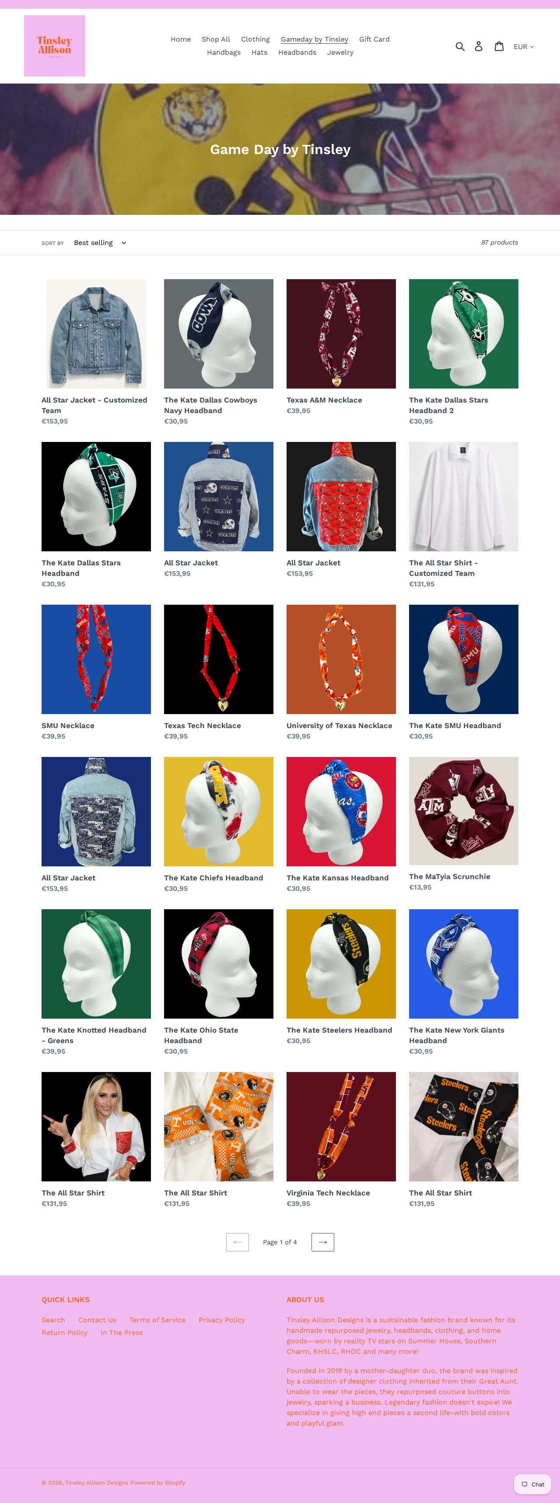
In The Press (122, 1332)
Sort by (53, 243)
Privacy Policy (222, 1320)
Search (53, 1320)
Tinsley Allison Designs (96, 1482)
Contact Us (97, 1320)
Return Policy (65, 1332)
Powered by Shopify (158, 1482)
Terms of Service (158, 1320)
